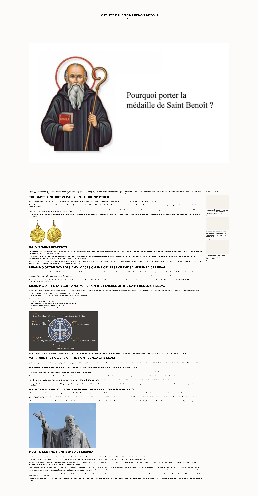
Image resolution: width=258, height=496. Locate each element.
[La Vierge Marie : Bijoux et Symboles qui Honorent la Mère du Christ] (217, 247)
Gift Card (242, 4)
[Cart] (253, 9)
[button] (18, 8)
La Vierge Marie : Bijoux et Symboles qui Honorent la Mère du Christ (215, 257)
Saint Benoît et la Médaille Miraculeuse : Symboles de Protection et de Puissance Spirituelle (216, 234)
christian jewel (51, 205)
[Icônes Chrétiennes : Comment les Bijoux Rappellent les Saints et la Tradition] (217, 202)
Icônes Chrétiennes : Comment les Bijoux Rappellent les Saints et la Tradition (217, 211)
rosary (122, 201)
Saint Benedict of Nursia (63, 252)
